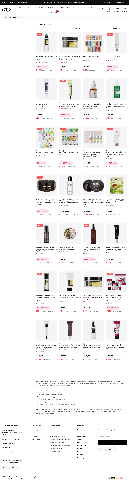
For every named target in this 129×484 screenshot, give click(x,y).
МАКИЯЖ (50, 7)
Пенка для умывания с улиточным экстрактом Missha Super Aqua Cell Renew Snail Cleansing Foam (116, 153)
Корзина (34, 436)
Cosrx (79, 442)
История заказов (37, 433)
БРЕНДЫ (91, 7)
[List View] (38, 28)
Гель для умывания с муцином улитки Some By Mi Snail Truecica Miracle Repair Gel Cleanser (115, 346)
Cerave (79, 439)
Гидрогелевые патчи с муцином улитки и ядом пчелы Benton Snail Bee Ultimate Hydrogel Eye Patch (45, 201)
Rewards (53, 433)
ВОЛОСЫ (39, 7)
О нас (52, 430)
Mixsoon (80, 455)
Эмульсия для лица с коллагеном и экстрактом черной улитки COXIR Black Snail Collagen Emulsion (93, 346)
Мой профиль (36, 430)
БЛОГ (82, 7)
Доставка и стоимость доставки (60, 445)
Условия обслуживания (57, 442)
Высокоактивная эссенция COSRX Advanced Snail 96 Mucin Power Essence (46, 58)
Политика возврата (56, 448)
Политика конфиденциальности (60, 439)
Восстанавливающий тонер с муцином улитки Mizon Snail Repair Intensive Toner (92, 249)
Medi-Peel (80, 448)
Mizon (79, 452)
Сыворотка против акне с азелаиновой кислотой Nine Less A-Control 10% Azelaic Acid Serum (116, 105)
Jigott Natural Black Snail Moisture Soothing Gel (68, 248)
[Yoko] (6, 10)
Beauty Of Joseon (83, 436)
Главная (5, 17)
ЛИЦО (19, 7)
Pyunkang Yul (81, 458)
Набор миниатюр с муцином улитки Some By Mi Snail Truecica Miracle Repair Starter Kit (116, 298)
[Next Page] (89, 371)
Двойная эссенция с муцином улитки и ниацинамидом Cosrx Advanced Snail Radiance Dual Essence (46, 298)
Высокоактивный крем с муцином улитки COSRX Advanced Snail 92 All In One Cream (69, 58)
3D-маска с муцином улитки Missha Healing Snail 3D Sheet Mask (116, 201)
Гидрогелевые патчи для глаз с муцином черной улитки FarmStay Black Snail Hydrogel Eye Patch (93, 201)
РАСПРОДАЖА (55, 12)
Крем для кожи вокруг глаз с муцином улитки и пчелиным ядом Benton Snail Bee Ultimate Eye (69, 345)
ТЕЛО (28, 7)
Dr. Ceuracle (81, 445)
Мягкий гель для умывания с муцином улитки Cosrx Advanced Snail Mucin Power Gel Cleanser (70, 297)
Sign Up (113, 442)
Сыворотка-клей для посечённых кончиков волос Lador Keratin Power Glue (46, 104)
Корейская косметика (83, 430)
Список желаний (37, 439)
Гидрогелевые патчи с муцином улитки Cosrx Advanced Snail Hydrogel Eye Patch (92, 297)
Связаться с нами (55, 452)
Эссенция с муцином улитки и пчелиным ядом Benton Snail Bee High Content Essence (46, 249)
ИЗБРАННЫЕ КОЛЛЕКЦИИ (67, 7)
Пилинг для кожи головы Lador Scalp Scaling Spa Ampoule (115, 57)
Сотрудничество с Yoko (57, 436)
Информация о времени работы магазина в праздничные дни (12, 461)
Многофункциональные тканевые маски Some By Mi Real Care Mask (69, 152)
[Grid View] (36, 28)
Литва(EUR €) (121, 2)
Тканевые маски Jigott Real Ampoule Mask (91, 57)
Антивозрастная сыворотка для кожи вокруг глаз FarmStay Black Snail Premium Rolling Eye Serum (116, 249)
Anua (79, 433)
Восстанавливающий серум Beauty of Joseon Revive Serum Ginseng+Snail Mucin (93, 104)
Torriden (80, 461)
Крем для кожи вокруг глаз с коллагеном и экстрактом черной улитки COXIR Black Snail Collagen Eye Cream (46, 346)
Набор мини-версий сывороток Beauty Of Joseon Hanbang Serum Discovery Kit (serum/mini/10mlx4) (92, 153)
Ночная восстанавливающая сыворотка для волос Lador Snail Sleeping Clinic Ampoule (69, 104)
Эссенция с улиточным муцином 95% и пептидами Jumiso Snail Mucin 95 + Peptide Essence (69, 201)
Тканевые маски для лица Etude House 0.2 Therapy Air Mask (46, 152)
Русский (109, 2)
